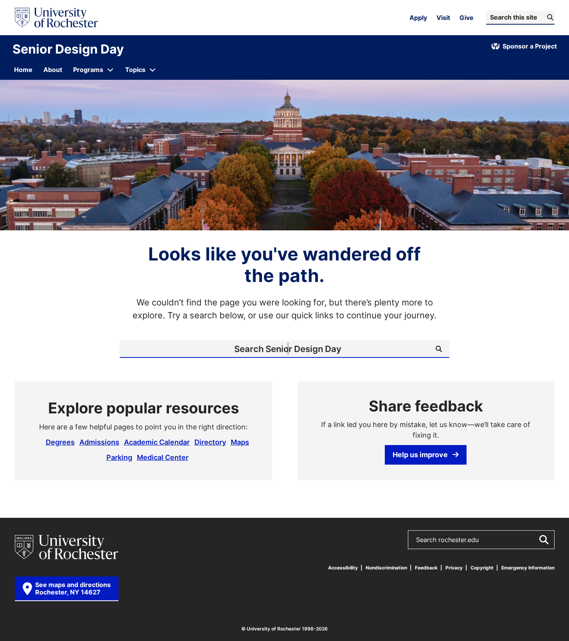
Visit (443, 17)
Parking (119, 457)
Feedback (426, 567)
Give (467, 17)
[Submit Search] (543, 540)
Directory (210, 442)
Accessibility (343, 567)
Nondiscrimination (386, 567)
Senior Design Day (68, 48)
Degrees (60, 442)
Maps (240, 442)
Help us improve (420, 454)
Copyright (482, 567)
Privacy (454, 567)
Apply (418, 17)
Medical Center (162, 457)
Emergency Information (528, 567)
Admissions (99, 442)
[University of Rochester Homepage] (56, 17)
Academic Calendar (157, 442)
